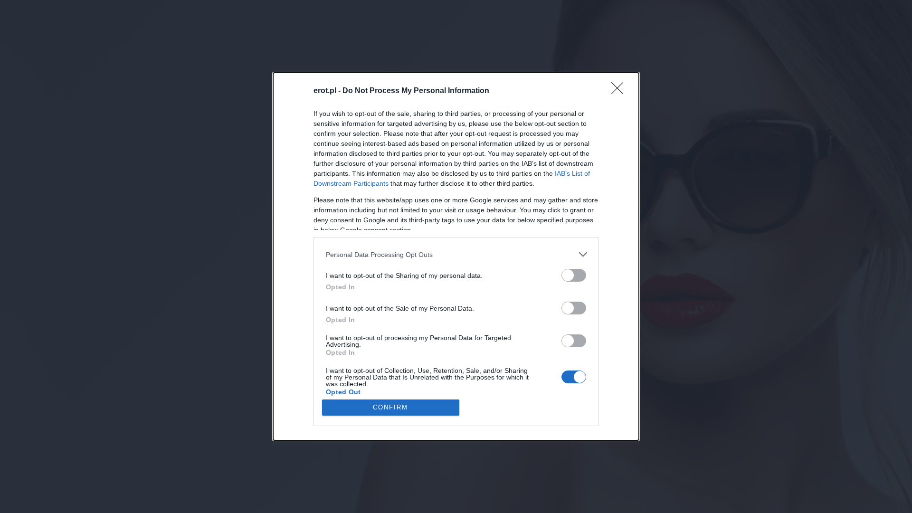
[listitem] (456, 254)
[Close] (620, 91)
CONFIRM (390, 407)
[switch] (573, 275)
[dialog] (456, 256)
